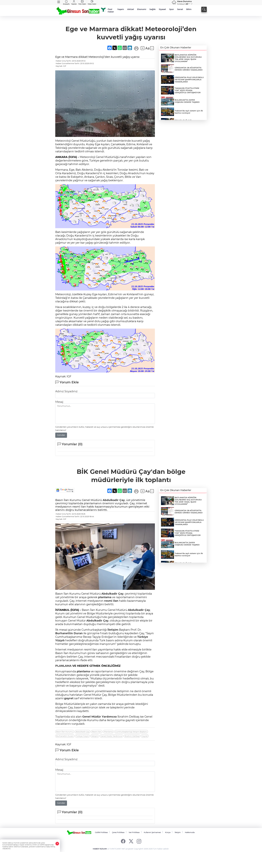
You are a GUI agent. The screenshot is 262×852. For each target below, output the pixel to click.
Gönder (61, 435)
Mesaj (59, 401)
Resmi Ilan (96, 732)
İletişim (113, 629)
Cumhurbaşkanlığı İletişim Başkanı (131, 732)
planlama (104, 597)
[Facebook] (123, 841)
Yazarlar (74, 4)
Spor (171, 9)
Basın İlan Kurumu (64, 732)
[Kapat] (57, 844)
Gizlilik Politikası (101, 832)
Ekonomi (141, 9)
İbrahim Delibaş (132, 736)
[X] (131, 841)
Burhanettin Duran (69, 633)
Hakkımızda (190, 832)
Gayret (145, 736)
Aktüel (130, 9)
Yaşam (120, 9)
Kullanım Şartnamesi (152, 832)
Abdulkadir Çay (114, 500)
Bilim (188, 9)
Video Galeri (92, 4)
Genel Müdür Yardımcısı (99, 716)
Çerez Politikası (118, 832)
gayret (69, 698)
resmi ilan (111, 600)
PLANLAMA (63, 665)
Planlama (108, 732)
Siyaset (162, 9)
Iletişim (94, 736)
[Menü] (58, 2)
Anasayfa (66, 4)
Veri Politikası (134, 832)
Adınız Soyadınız (66, 391)
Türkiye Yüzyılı (82, 736)
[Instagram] (139, 841)
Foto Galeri (82, 4)
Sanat (180, 9)
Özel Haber (111, 10)
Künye (167, 832)
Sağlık (152, 9)
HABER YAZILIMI (100, 849)
